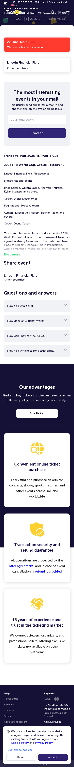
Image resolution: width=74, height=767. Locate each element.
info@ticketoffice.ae (57, 709)
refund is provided (48, 571)
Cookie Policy (20, 742)
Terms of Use (11, 699)
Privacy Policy (44, 742)
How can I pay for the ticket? (26, 336)
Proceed (37, 133)
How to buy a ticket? (20, 306)
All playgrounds (52, 721)
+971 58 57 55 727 (22, 2)
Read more (12, 254)
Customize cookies (20, 750)
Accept (52, 757)
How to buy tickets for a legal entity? (31, 350)
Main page (41, 2)
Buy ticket (37, 413)
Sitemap (8, 716)
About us (9, 704)
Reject (21, 757)
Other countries (57, 2)
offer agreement (21, 566)
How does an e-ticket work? (25, 321)
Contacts (9, 710)
